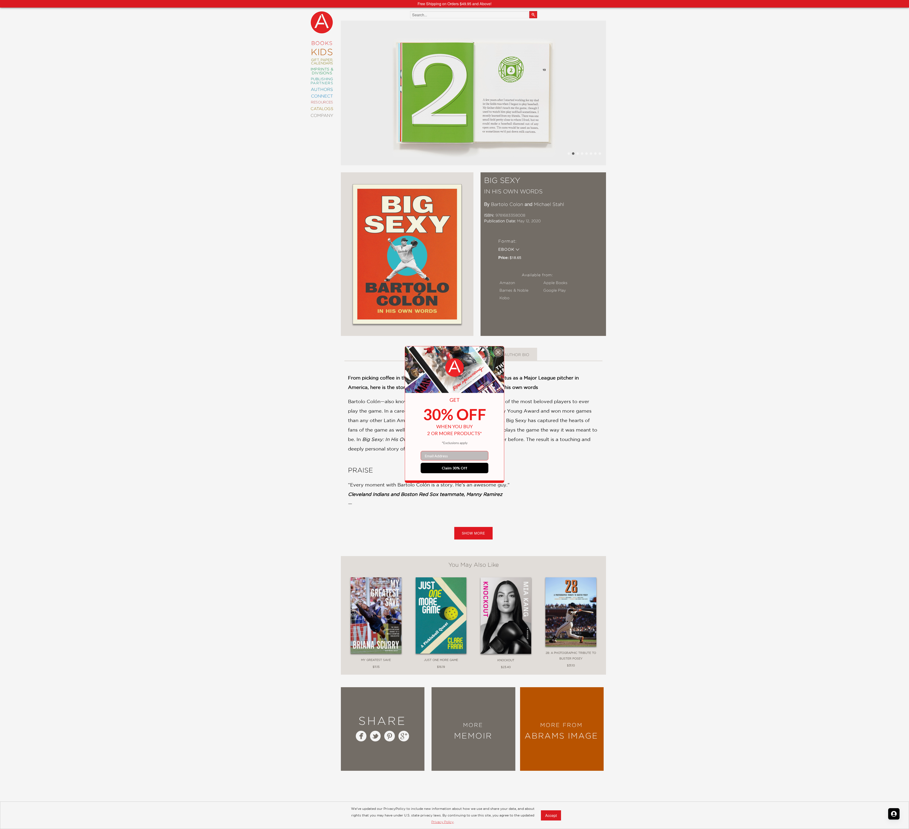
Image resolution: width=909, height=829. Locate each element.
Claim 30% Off (454, 468)
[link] (454, 367)
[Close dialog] (498, 352)
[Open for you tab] (894, 814)
